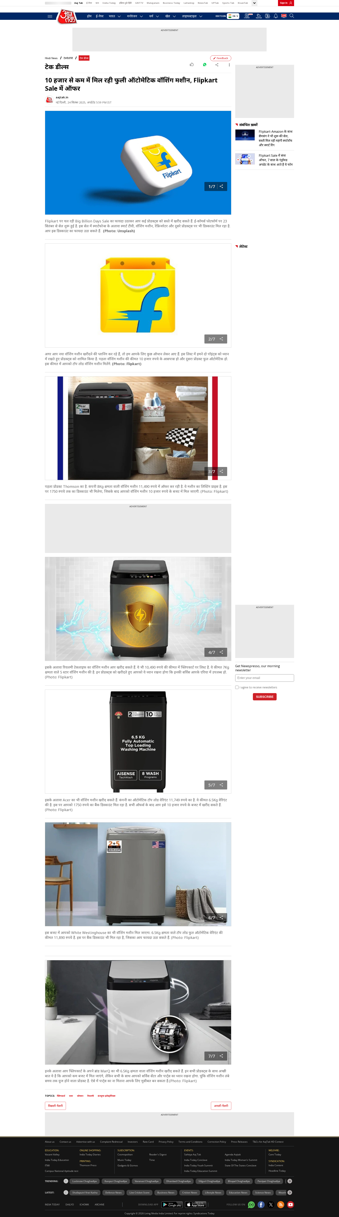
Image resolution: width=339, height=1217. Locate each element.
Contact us (65, 1141)
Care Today (275, 1154)
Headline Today (277, 1170)
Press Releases (239, 1141)
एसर (71, 1095)
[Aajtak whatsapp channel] (251, 1204)
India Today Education (57, 1160)
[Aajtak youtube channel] (290, 1204)
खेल (167, 16)
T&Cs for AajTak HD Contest (268, 1141)
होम (89, 16)
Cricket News (189, 1192)
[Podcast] (267, 16)
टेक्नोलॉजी (68, 58)
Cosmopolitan (125, 1154)
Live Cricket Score (139, 1192)
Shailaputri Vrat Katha (85, 1192)
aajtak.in (62, 97)
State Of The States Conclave (240, 1165)
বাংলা (97, 2)
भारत (112, 16)
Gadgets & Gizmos (128, 1165)
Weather (283, 1192)
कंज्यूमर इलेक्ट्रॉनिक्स (106, 1095)
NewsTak (203, 2)
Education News (238, 1192)
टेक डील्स (84, 58)
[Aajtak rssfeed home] (280, 1204)
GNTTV (139, 2)
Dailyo (70, 1204)
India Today (109, 2)
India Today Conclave (195, 1160)
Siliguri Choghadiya (209, 1181)
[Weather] (259, 17)
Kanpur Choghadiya (116, 1181)
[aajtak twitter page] (270, 1204)
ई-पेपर (89, 2)
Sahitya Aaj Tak (192, 1154)
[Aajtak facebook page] (261, 1204)
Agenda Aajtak (233, 1154)
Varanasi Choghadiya (147, 1181)
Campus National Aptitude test (61, 1171)
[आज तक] (67, 16)
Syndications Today (203, 1213)
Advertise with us (85, 1141)
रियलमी (90, 1095)
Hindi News (51, 58)
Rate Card (148, 1141)
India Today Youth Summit (198, 1165)
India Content (276, 1165)
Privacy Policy (166, 1141)
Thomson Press (88, 1165)
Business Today (171, 2)
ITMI (47, 1165)
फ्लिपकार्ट (61, 1095)
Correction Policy (217, 1141)
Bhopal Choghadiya (239, 1181)
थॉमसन (80, 1095)
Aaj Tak (78, 2)
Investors (133, 1141)
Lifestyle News (213, 1192)
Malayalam (153, 2)
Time (152, 1160)
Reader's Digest (158, 1154)
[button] (289, 1181)
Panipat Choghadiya (269, 1181)
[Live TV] (283, 16)
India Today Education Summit (200, 1171)
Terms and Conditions (190, 1141)
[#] (204, 65)
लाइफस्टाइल (189, 16)
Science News (263, 1192)
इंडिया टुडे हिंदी (125, 2)
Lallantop (189, 2)
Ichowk (84, 1204)
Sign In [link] (283, 3)
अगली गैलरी (221, 1106)
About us (50, 1141)
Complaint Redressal (111, 1141)
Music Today (124, 1160)
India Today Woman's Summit (241, 1160)
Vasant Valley (52, 1154)
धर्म (151, 16)
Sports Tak (228, 2)
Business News (165, 1192)
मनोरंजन (132, 16)
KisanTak (243, 2)
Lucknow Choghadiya (84, 1181)
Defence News (113, 1192)
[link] (289, 3)
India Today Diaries (90, 1154)
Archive (99, 1204)
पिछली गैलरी (55, 1106)
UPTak (215, 2)
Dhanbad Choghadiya (178, 1181)
